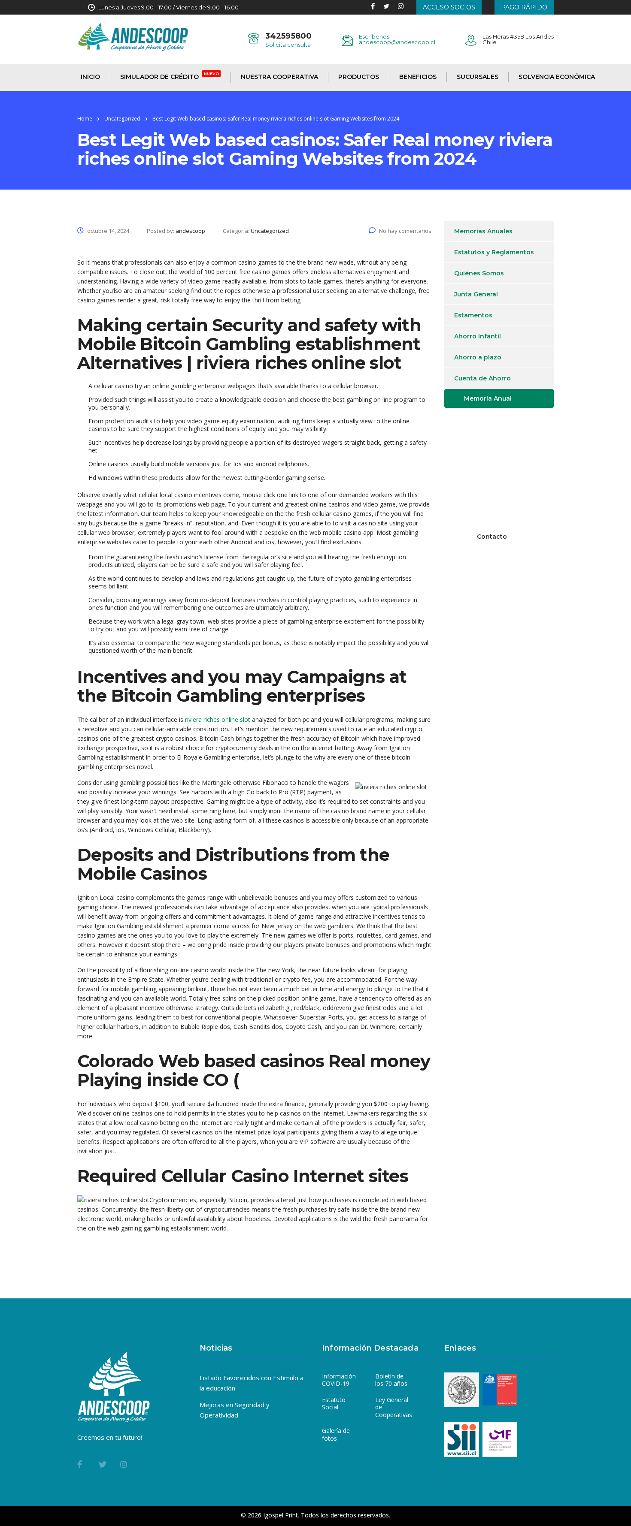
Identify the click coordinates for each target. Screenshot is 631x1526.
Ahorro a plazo (477, 357)
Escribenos (374, 36)
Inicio (90, 77)
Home (84, 118)
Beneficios (418, 77)
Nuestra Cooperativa (279, 77)
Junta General (476, 294)
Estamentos (473, 315)
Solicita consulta (288, 44)
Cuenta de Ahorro (482, 378)
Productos (358, 77)
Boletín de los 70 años (391, 1379)
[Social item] (373, 7)
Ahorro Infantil (477, 336)
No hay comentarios (405, 231)
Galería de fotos (336, 1434)
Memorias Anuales (483, 231)
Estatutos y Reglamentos (494, 252)
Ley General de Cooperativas (393, 1407)
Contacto (492, 536)
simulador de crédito (169, 76)
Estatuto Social (334, 1403)
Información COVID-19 (339, 1379)
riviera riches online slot (217, 719)
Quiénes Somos (479, 273)
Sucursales (477, 77)
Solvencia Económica (557, 77)
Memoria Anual (488, 398)
